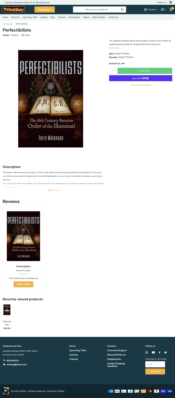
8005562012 (13, 360)
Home (5, 17)
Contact (111, 346)
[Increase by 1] (115, 68)
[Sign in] (163, 9)
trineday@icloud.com (17, 364)
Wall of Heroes (98, 17)
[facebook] (159, 352)
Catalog (43, 17)
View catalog (44, 9)
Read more (114, 48)
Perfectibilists (7, 323)
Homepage (8, 24)
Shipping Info (114, 359)
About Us (15, 17)
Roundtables (74, 17)
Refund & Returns (116, 354)
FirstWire (60, 391)
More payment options (141, 85)
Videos (86, 17)
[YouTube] (153, 352)
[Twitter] (165, 352)
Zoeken (122, 9)
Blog (53, 17)
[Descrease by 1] (115, 73)
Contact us (162, 2)
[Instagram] (146, 352)
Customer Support (117, 350)
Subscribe (155, 371)
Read (53, 190)
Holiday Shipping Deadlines (116, 364)
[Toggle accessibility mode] (170, 2)
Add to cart (145, 71)
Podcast (73, 359)
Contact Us (113, 17)
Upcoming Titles (30, 17)
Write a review (23, 284)
